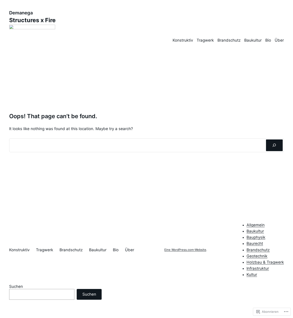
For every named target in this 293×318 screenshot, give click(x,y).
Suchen (16, 286)
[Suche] (274, 145)
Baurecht (255, 243)
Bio (268, 40)
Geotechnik (257, 256)
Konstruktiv (183, 40)
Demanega (21, 13)
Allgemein (256, 225)
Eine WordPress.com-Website (185, 249)
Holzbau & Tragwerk (265, 262)
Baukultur (253, 40)
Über (279, 40)
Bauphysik (256, 237)
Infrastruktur (258, 268)
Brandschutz (229, 40)
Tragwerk (205, 40)
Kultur (252, 274)
